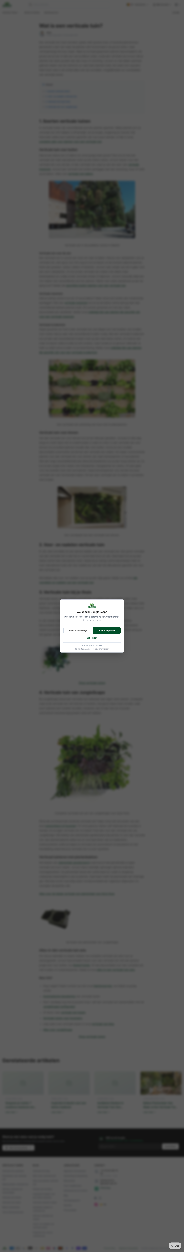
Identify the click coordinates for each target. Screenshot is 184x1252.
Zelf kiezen (92, 638)
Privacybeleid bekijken (93, 645)
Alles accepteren (106, 630)
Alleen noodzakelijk (77, 630)
